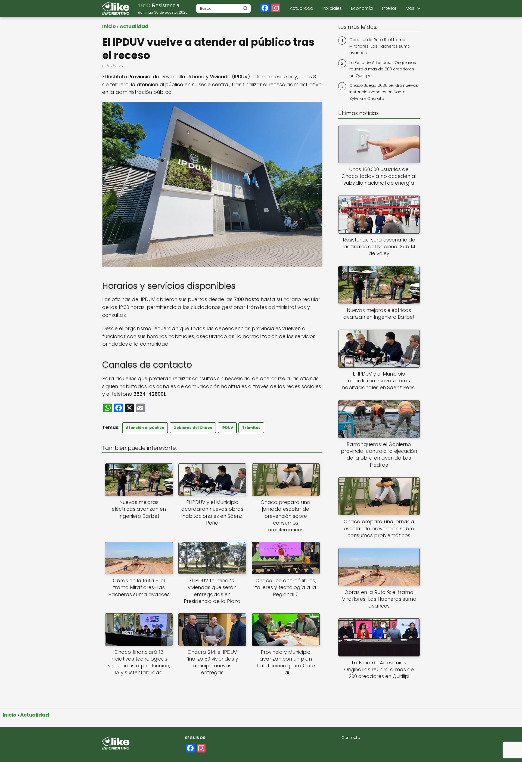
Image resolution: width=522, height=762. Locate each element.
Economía (362, 8)
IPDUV (227, 427)
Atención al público (145, 427)
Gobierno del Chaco (192, 427)
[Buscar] (245, 8)
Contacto (350, 737)
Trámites (251, 427)
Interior (389, 8)
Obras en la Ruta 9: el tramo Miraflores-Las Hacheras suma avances (379, 46)
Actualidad (301, 8)
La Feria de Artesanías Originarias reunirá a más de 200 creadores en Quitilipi (382, 69)
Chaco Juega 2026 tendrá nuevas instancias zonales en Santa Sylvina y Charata (383, 91)
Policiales (332, 8)
